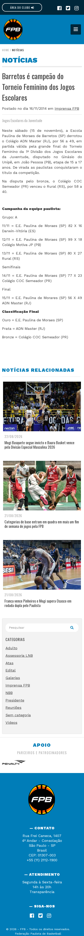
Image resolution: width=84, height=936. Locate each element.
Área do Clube (20, 7)
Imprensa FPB (67, 108)
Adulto (11, 648)
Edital (11, 670)
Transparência (42, 892)
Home (5, 50)
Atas (9, 663)
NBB (9, 693)
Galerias (13, 678)
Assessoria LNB (19, 655)
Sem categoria (18, 715)
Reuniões (13, 707)
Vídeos (11, 722)
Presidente (15, 700)
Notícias (18, 50)
